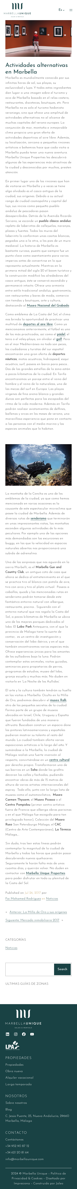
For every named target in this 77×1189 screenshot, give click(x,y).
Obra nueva (14, 1071)
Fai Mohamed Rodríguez (23, 898)
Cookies (36, 1178)
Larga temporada (18, 1084)
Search (62, 969)
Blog (8, 1109)
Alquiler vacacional (19, 1077)
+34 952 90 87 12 (17, 1146)
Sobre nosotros (16, 1102)
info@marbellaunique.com (24, 1159)
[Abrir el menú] (71, 10)
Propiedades (14, 1064)
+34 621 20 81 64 (16, 1152)
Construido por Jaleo (48, 1183)
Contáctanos (14, 1139)
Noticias (52, 898)
